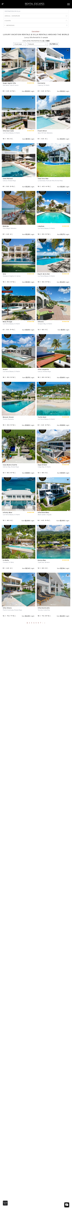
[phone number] (3, 4)
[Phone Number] (3, 4)
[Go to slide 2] (17, 79)
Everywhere (35, 31)
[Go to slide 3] (18, 79)
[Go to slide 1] (16, 79)
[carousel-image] (18, 65)
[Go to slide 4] (19, 79)
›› (44, 623)
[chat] (66, 1204)
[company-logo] (34, 4)
